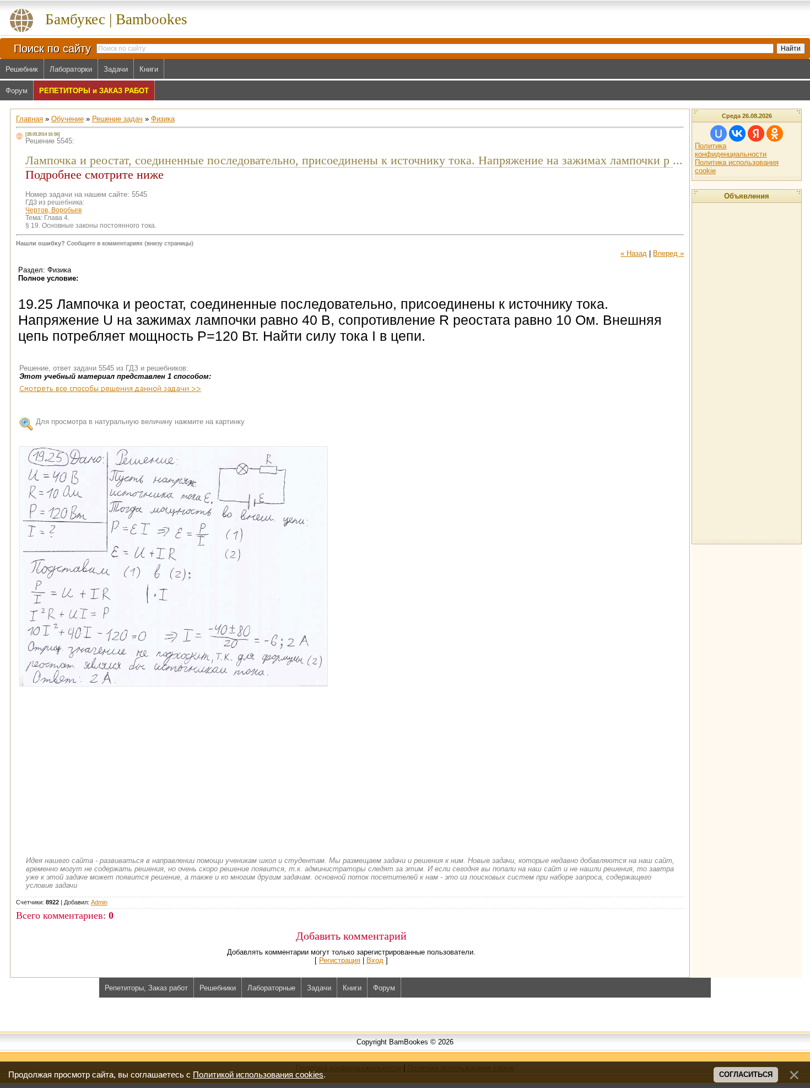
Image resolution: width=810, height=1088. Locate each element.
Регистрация (339, 960)
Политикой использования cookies (258, 1074)
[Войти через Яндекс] (756, 133)
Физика (163, 119)
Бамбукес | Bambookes (116, 19)
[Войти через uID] (718, 133)
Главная (29, 119)
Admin (99, 902)
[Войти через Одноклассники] (774, 133)
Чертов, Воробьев (53, 210)
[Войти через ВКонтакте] (737, 133)
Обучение (67, 119)
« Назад (633, 253)
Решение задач (117, 119)
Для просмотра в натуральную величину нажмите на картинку (140, 421)
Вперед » (668, 253)
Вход (375, 960)
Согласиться (746, 1074)
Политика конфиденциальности (730, 150)
